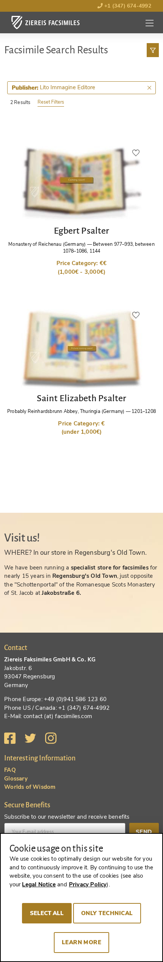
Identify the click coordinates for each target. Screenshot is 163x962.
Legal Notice (38, 884)
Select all (47, 913)
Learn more (82, 942)
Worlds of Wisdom (29, 787)
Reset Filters (51, 102)
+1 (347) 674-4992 (127, 5)
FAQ (10, 770)
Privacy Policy (88, 884)
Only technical (107, 913)
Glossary (16, 778)
